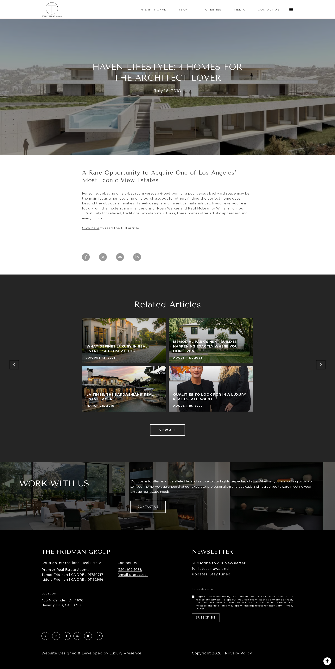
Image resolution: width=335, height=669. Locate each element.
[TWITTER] (45, 636)
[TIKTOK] (99, 636)
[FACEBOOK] (67, 636)
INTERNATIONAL (153, 9)
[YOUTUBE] (88, 636)
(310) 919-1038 (130, 570)
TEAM (183, 9)
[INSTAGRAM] (56, 636)
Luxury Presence (126, 653)
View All (167, 430)
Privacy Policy (238, 653)
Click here (90, 228)
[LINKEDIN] (77, 636)
